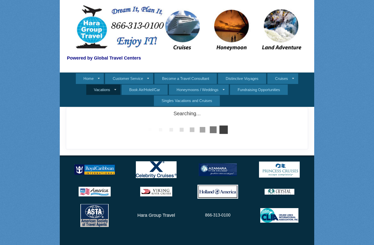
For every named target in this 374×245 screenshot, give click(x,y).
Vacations (102, 90)
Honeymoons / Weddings (198, 90)
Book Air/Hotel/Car (144, 90)
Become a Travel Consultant (185, 78)
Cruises (281, 78)
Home (88, 78)
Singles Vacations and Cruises (187, 100)
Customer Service (128, 78)
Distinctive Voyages (242, 78)
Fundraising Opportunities (259, 90)
